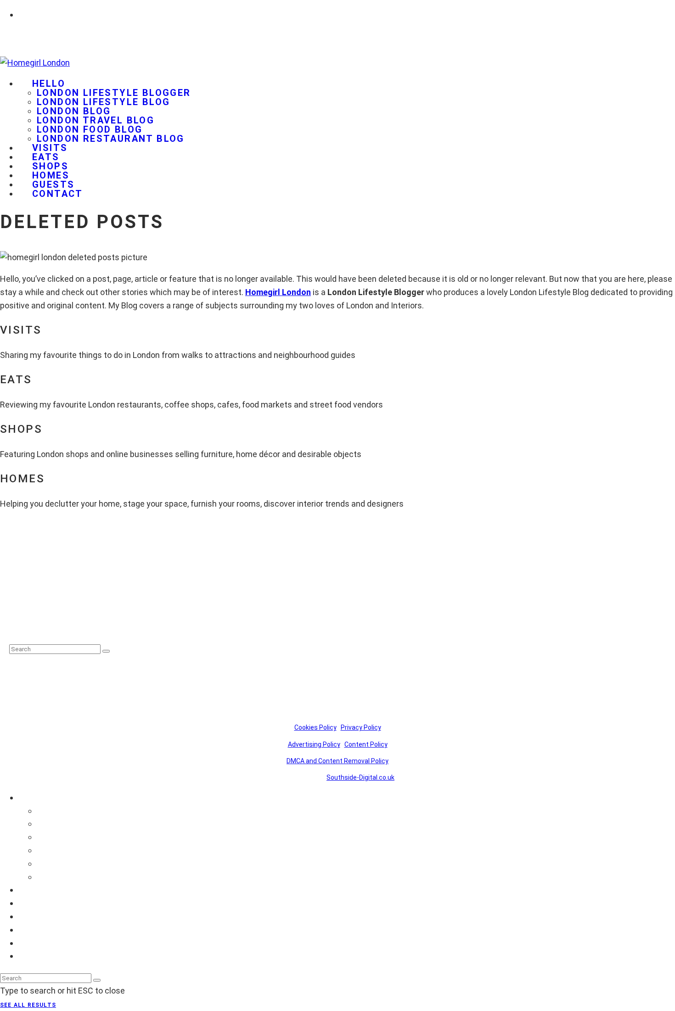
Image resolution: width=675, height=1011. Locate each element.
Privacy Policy (361, 727)
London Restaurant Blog (111, 138)
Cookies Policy (315, 727)
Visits (28, 889)
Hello (48, 83)
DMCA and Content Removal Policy (337, 761)
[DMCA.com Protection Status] (32, 626)
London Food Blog (89, 129)
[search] (106, 651)
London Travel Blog (95, 120)
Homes (31, 929)
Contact (57, 193)
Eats (26, 903)
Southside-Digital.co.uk (360, 777)
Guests (31, 943)
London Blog (74, 111)
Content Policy (366, 744)
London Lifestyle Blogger (114, 92)
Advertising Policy (314, 744)
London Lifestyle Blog (103, 101)
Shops (30, 916)
